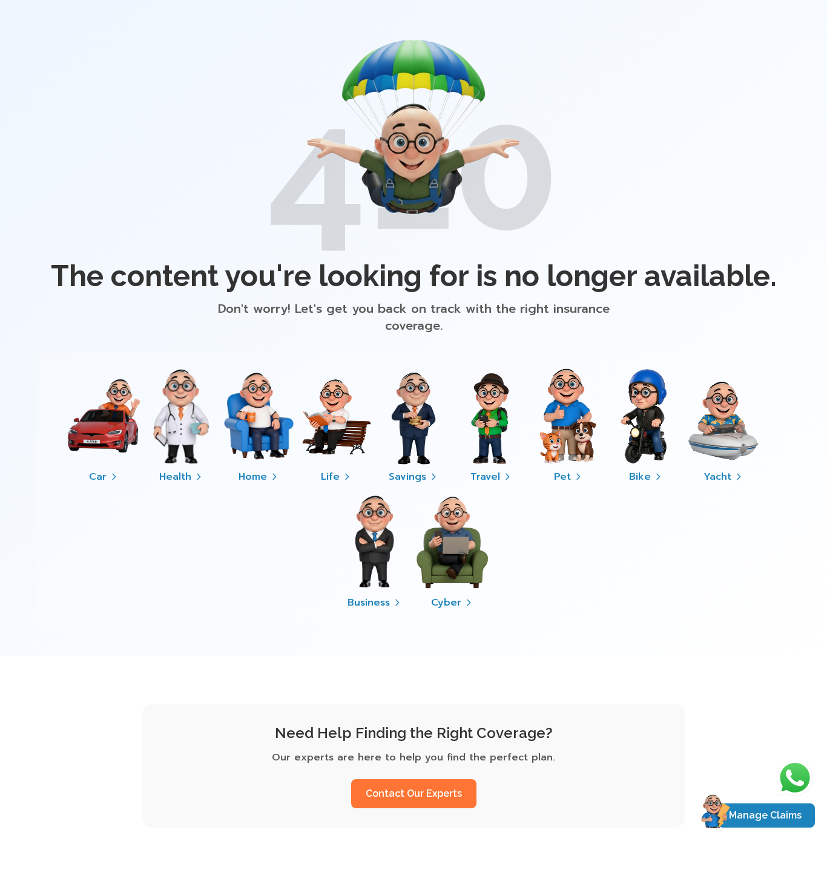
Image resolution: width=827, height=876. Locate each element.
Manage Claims (765, 815)
